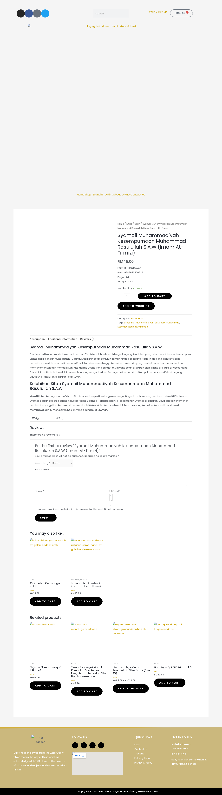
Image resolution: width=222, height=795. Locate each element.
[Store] (37, 13)
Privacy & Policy (143, 762)
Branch (97, 194)
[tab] (37, 339)
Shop (88, 194)
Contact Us (138, 194)
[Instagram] (21, 13)
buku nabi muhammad (167, 322)
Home (81, 194)
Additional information (62, 339)
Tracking (107, 194)
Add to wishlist (136, 306)
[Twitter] (45, 13)
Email (116, 491)
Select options (131, 688)
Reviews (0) (88, 339)
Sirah (137, 223)
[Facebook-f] (29, 13)
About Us (119, 194)
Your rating (42, 463)
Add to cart (154, 296)
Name (39, 491)
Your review (43, 469)
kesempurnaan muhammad (133, 326)
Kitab (129, 223)
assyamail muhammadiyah (139, 322)
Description (37, 339)
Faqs (128, 194)
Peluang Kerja (142, 758)
